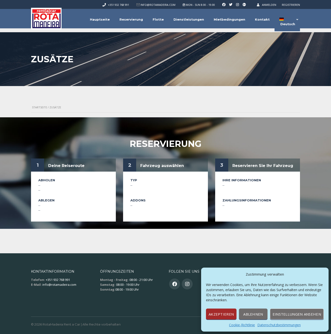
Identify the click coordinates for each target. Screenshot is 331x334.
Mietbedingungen (229, 19)
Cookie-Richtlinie (242, 325)
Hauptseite (100, 19)
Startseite (39, 107)
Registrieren (291, 5)
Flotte (158, 19)
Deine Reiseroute (66, 165)
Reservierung (131, 19)
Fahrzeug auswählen (162, 165)
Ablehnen (253, 314)
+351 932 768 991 (118, 5)
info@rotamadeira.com (59, 284)
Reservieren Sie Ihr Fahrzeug (262, 165)
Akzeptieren (221, 314)
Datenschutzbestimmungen (279, 325)
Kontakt (262, 19)
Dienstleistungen (188, 19)
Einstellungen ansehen (297, 314)
